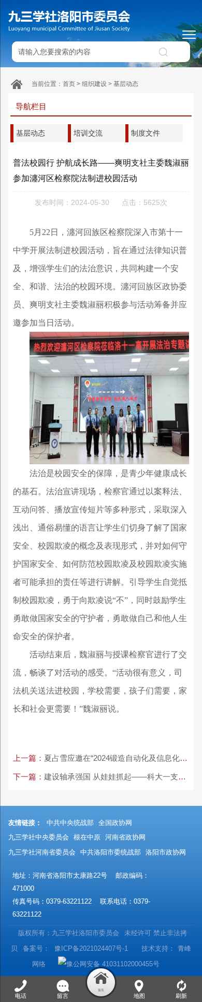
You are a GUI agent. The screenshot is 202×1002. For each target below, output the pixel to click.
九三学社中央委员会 (38, 837)
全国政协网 (115, 823)
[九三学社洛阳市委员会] (69, 20)
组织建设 (94, 83)
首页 (69, 83)
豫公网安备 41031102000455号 (113, 964)
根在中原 (87, 837)
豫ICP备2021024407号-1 (90, 948)
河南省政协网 (125, 837)
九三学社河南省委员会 (42, 852)
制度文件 (145, 133)
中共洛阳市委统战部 (110, 852)
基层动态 (125, 83)
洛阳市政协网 (166, 852)
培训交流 (88, 133)
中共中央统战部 (70, 823)
